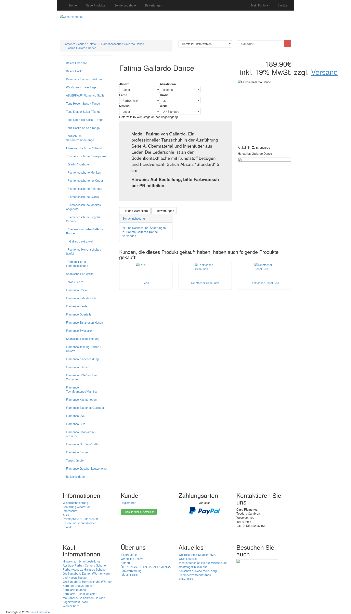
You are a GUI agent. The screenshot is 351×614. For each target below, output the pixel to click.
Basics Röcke (74, 71)
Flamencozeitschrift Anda (195, 575)
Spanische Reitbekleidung (82, 339)
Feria (145, 283)
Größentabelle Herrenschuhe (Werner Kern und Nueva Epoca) (87, 584)
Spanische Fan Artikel (80, 274)
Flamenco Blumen (77, 452)
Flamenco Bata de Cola (81, 298)
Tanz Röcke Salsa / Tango (83, 128)
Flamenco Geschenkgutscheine (86, 468)
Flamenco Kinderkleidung (82, 359)
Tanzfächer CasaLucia (205, 283)
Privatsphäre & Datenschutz (81, 519)
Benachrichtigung (133, 218)
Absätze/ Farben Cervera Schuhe (84, 565)
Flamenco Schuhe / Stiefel (79, 44)
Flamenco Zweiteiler (79, 330)
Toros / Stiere (74, 282)
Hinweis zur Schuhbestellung (81, 561)
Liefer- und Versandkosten (79, 523)
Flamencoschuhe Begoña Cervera (83, 219)
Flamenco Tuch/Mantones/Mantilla (81, 389)
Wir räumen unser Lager (82, 87)
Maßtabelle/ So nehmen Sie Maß (84, 598)
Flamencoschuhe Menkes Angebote (83, 207)
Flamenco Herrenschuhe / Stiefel (83, 251)
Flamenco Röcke (77, 290)
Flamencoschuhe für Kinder (84, 180)
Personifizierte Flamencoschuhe (77, 264)
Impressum (70, 511)
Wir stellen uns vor (132, 559)
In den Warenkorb (136, 211)
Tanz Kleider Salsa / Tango (83, 111)
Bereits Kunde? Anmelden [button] (139, 511)
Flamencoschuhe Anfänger (84, 189)
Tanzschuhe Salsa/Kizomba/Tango (80, 138)
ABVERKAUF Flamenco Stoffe (85, 95)
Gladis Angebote (77, 164)
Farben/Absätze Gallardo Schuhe (84, 569)
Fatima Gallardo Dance (81, 48)
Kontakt (68, 527)
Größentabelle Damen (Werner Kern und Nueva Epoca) (86, 575)
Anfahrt (125, 563)
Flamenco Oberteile (78, 314)
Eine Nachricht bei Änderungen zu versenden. (144, 232)
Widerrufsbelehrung (75, 503)
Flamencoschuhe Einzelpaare (86, 156)
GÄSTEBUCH (129, 575)
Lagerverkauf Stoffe (75, 602)
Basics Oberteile (76, 63)
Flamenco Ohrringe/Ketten (83, 444)
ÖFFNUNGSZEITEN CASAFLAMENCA (146, 567)
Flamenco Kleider (77, 306)
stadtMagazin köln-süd (193, 567)
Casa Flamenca (39, 612)
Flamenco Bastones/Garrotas (85, 408)
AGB (66, 515)
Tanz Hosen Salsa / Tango (83, 103)
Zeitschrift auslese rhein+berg (198, 571)
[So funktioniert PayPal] (204, 510)
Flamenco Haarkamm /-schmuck (81, 434)
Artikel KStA (186, 579)
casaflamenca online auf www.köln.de (203, 563)
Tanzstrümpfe (75, 460)
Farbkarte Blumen (74, 590)
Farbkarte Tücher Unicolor (79, 594)
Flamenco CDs (75, 424)
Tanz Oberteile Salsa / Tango (84, 120)
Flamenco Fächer (77, 367)
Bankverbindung (131, 571)
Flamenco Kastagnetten (81, 399)
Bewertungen (165, 211)
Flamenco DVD (75, 416)
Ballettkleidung (75, 476)
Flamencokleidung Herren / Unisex (83, 349)
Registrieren (128, 503)
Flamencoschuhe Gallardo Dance (122, 44)
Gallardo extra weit (79, 241)
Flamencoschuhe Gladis (82, 197)
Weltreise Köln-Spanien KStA (197, 555)
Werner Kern (71, 606)
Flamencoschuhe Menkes (83, 172)
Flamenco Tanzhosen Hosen (84, 322)
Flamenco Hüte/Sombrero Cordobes (82, 377)
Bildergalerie (129, 555)
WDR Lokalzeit (188, 559)
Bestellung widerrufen (77, 507)
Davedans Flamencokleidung (84, 79)
